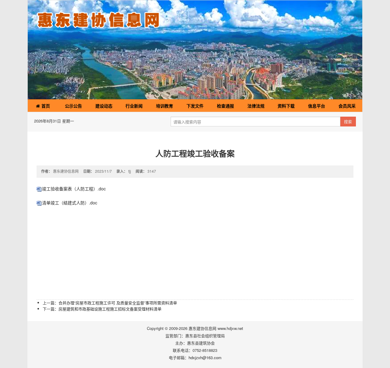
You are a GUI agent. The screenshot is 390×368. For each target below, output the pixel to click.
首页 (45, 106)
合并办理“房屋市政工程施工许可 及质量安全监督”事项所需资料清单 (117, 303)
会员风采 (347, 106)
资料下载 (286, 106)
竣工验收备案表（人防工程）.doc (74, 189)
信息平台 (316, 106)
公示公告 (73, 106)
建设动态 (103, 106)
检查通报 (225, 106)
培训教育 (164, 106)
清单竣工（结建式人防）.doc (69, 203)
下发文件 (195, 106)
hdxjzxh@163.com (205, 357)
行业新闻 (134, 106)
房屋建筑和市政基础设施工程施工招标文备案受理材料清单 (109, 309)
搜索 (348, 121)
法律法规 (255, 106)
